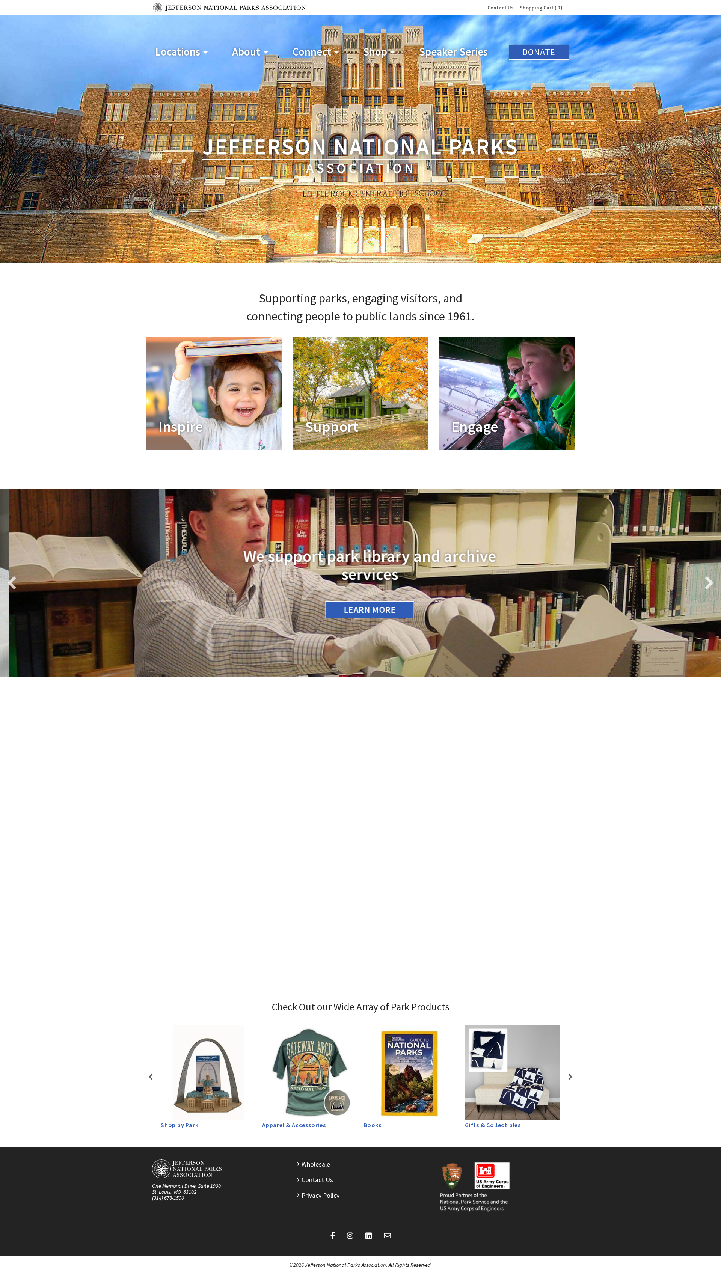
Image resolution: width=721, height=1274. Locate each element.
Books (373, 1125)
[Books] (411, 1072)
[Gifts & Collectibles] (512, 1072)
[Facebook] (332, 1236)
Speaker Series (453, 52)
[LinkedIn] (368, 1236)
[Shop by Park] (208, 1072)
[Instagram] (350, 1236)
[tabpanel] (208, 1077)
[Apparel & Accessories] (309, 1072)
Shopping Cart (540, 8)
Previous (12, 583)
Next (709, 583)
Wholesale (316, 1164)
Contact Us (500, 8)
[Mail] (387, 1236)
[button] (181, 52)
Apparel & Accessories (294, 1125)
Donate (538, 52)
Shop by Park (180, 1125)
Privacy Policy (320, 1195)
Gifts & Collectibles (493, 1125)
